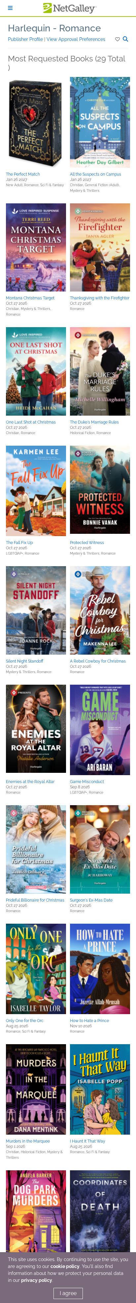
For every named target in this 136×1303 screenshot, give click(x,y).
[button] (118, 39)
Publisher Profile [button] (26, 39)
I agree (68, 1293)
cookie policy (65, 1266)
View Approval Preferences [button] (76, 39)
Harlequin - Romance (54, 28)
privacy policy (36, 1280)
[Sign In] (10, 8)
